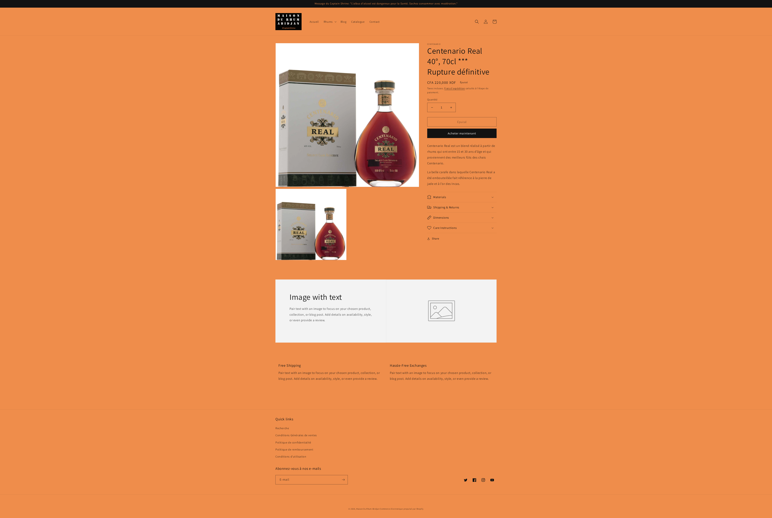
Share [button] (435, 238)
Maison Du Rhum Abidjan (367, 509)
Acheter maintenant (462, 133)
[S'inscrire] (343, 479)
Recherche (282, 428)
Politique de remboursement (294, 449)
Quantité (432, 99)
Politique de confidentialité (293, 442)
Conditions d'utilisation (290, 456)
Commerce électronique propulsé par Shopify (401, 509)
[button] (329, 21)
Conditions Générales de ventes (296, 435)
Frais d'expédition (454, 88)
